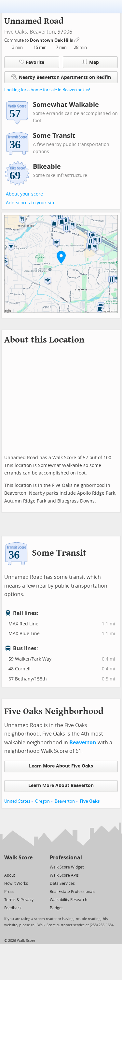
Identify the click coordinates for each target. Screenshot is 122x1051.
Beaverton (42, 32)
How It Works (16, 883)
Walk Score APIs (64, 875)
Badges (56, 908)
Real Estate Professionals (72, 891)
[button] (61, 257)
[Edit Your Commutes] (77, 39)
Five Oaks (90, 801)
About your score (24, 194)
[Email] (28, 866)
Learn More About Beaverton (61, 785)
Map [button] (94, 62)
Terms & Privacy (19, 900)
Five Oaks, (16, 32)
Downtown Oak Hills (52, 40)
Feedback (12, 908)
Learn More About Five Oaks (61, 766)
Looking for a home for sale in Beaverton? (44, 89)
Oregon (42, 801)
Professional (66, 857)
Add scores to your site (31, 203)
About (9, 875)
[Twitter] (8, 866)
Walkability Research (68, 900)
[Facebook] (18, 866)
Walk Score (18, 857)
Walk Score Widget (67, 867)
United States (17, 801)
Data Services (62, 883)
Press (9, 891)
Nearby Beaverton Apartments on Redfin (65, 77)
